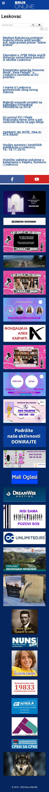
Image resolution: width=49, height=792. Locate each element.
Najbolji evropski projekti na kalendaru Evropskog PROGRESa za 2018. (22, 105)
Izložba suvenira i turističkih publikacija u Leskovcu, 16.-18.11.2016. (22, 147)
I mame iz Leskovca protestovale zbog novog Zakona (20, 90)
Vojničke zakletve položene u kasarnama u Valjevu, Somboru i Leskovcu (24, 162)
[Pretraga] (33, 25)
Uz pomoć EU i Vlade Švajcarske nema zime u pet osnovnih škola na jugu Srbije (23, 120)
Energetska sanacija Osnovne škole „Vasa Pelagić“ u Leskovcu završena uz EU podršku (23, 73)
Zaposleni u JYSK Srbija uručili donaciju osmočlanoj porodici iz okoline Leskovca (24, 57)
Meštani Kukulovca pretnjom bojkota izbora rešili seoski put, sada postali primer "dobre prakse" (24, 41)
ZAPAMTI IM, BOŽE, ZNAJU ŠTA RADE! (22, 133)
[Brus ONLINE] (24, 4)
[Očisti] (39, 25)
